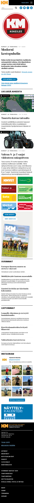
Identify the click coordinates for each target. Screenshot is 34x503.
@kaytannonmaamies (14, 360)
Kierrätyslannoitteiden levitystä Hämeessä (14, 328)
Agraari (4, 496)
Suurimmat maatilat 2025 (9, 470)
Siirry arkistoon (10, 219)
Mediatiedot (5, 453)
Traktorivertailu (7, 473)
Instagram (31, 7)
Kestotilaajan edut (7, 456)
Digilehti (4, 459)
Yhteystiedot (5, 462)
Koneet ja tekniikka (9, 46)
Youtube (24, 8)
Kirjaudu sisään (8, 445)
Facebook (28, 8)
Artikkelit (4, 451)
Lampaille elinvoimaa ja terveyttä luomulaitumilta (15, 314)
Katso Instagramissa (18, 400)
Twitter (21, 8)
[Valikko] (31, 2)
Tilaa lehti (25, 2)
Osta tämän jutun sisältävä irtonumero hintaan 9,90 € (14, 84)
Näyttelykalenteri (7, 479)
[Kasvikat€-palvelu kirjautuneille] (25, 197)
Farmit (3, 490)
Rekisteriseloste (6, 464)
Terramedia (5, 493)
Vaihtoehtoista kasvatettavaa (13, 340)
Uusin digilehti (9, 214)
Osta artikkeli (9, 79)
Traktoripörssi (6, 476)
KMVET (3, 487)
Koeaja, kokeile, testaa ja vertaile (12, 481)
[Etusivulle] (4, 2)
